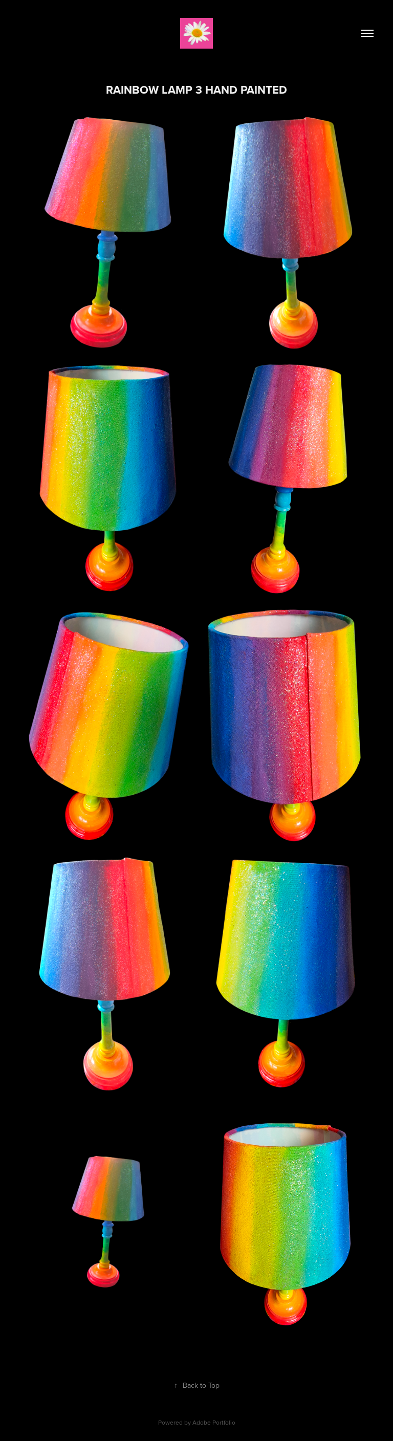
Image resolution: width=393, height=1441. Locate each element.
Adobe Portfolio (213, 1422)
